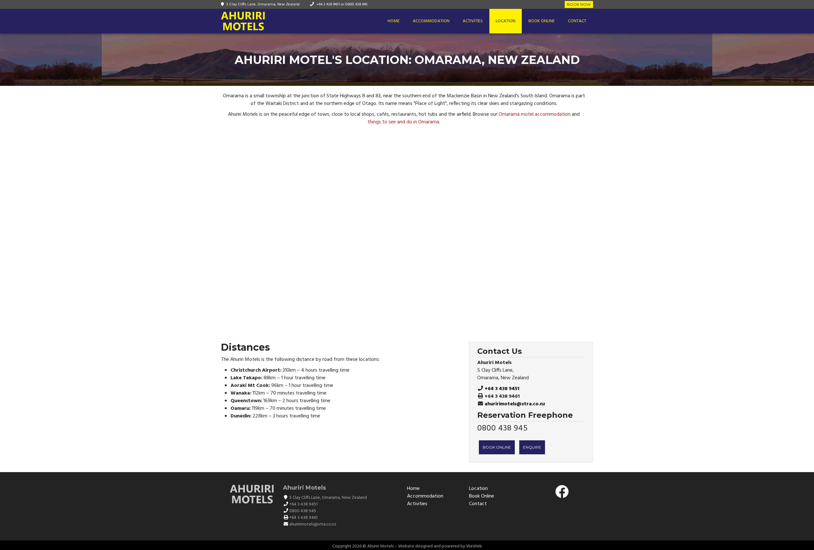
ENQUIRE (532, 447)
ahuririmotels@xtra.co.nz (515, 404)
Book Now (579, 4)
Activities (473, 21)
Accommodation (431, 21)
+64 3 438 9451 (328, 4)
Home (394, 21)
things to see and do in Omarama (403, 122)
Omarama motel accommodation (534, 114)
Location (505, 21)
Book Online (541, 21)
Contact (577, 21)
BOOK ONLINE (497, 447)
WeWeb (474, 546)
